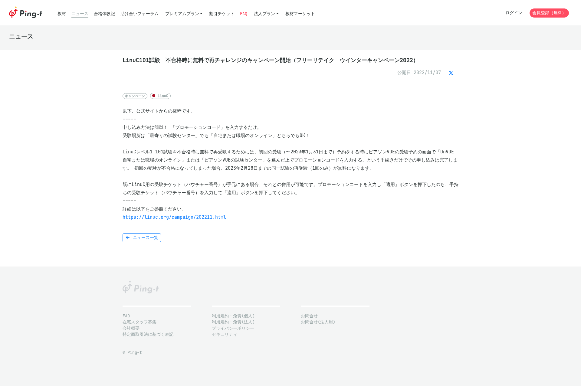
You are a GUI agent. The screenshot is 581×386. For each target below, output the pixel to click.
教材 (61, 13)
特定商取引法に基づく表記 (148, 334)
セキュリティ (224, 334)
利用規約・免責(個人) (233, 316)
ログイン (513, 12)
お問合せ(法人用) (318, 322)
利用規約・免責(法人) (233, 322)
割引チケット (222, 13)
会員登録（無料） (549, 12)
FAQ (243, 13)
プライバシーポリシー (233, 328)
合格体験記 (104, 13)
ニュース (79, 13)
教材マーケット (300, 13)
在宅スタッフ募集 (139, 322)
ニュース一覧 (144, 237)
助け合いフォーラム (139, 13)
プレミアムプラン (182, 13)
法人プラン (264, 13)
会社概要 (131, 328)
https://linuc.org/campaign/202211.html (174, 217)
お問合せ (309, 316)
